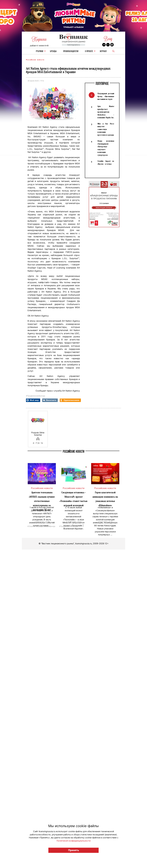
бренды (53, 51)
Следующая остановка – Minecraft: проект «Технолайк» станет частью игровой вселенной (73, 499)
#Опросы (31, 526)
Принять (73, 850)
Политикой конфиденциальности (74, 840)
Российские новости (35, 60)
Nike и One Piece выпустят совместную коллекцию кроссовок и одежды (105, 129)
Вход (108, 39)
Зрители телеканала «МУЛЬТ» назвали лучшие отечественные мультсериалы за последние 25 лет (42, 501)
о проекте (89, 51)
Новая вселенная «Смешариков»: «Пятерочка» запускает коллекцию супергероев (105, 148)
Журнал (103, 51)
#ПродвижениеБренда (35, 396)
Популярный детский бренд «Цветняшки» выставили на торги (105, 96)
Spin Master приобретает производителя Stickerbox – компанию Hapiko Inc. (105, 112)
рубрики (39, 51)
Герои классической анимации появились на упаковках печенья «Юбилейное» (105, 499)
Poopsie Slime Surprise (37, 433)
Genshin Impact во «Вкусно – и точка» (105, 162)
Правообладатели (70, 51)
